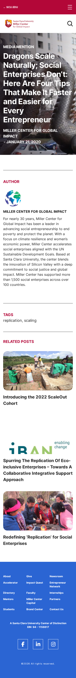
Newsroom (56, 576)
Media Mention (18, 47)
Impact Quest (34, 582)
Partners (55, 599)
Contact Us (57, 609)
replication (12, 320)
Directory (9, 592)
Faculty (30, 592)
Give (29, 576)
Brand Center (34, 609)
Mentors (8, 599)
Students (9, 609)
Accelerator (10, 582)
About (7, 576)
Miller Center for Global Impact (30, 133)
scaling (30, 320)
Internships (57, 592)
